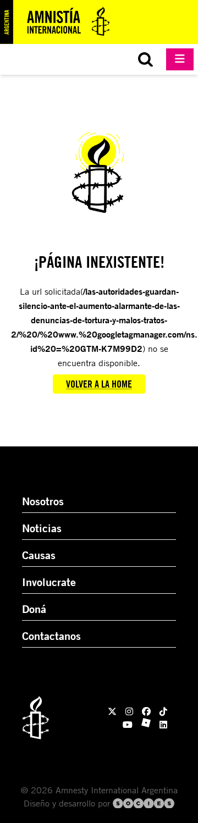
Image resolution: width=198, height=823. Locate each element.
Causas (39, 555)
